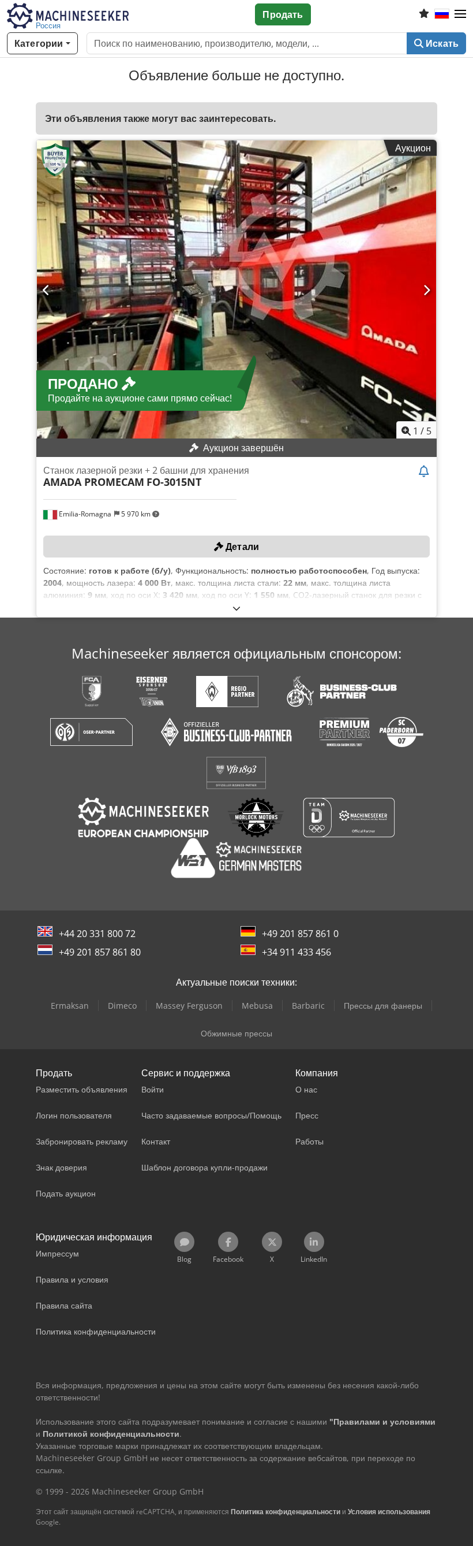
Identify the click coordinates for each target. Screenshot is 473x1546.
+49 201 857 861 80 (100, 952)
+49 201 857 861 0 (300, 933)
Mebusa (257, 1005)
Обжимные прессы (236, 1033)
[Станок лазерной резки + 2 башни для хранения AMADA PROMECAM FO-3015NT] (236, 290)
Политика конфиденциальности (285, 1512)
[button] (460, 14)
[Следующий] (426, 290)
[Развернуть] (236, 608)
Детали (241, 546)
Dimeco (122, 1005)
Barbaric (308, 1005)
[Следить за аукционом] (424, 472)
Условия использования (389, 1512)
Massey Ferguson (189, 1005)
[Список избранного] (424, 14)
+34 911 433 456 (296, 952)
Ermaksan (70, 1005)
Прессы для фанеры (383, 1005)
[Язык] (442, 14)
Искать (441, 43)
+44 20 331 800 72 (97, 933)
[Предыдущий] (46, 290)
